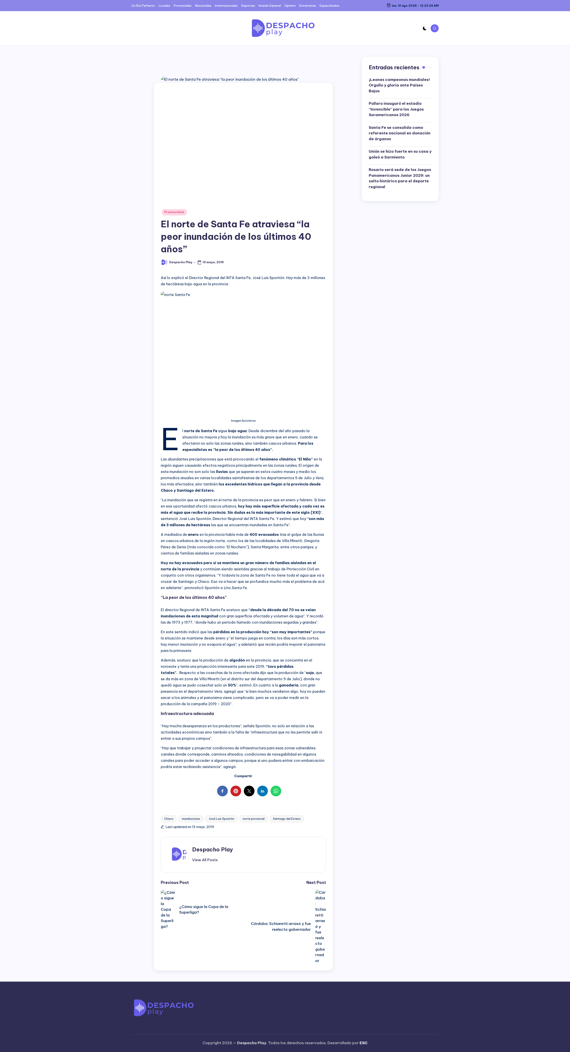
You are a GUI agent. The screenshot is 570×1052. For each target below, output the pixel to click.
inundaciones (191, 818)
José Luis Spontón (221, 818)
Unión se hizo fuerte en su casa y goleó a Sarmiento (400, 154)
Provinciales (174, 212)
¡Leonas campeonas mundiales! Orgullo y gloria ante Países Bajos (399, 85)
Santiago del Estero (287, 818)
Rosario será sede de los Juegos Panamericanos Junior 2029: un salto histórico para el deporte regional (400, 178)
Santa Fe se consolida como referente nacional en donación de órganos (399, 133)
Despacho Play (212, 849)
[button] (205, 860)
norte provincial (254, 818)
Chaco (168, 818)
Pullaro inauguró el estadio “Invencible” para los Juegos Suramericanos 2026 (396, 109)
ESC (363, 1042)
